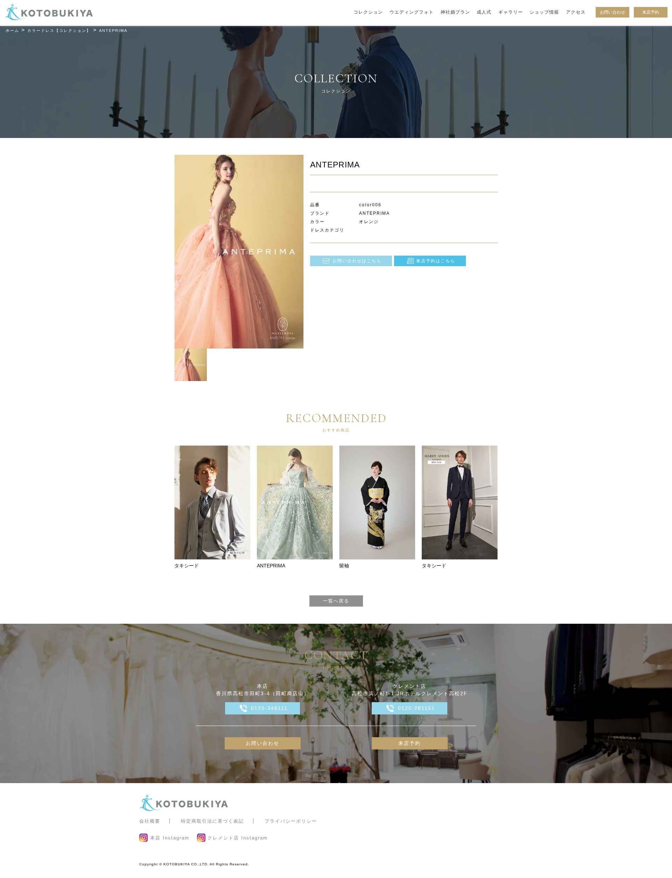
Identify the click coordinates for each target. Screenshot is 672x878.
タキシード (186, 565)
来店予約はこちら (435, 260)
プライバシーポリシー (291, 821)
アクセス (576, 12)
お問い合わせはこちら (357, 260)
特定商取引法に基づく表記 (212, 821)
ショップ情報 (544, 12)
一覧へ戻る (336, 600)
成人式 (484, 12)
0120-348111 (269, 708)
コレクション (368, 12)
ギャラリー (510, 12)
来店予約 (650, 12)
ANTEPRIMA (271, 565)
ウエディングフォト (412, 12)
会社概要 (149, 821)
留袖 (344, 565)
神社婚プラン (455, 12)
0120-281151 (416, 708)
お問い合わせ (612, 12)
